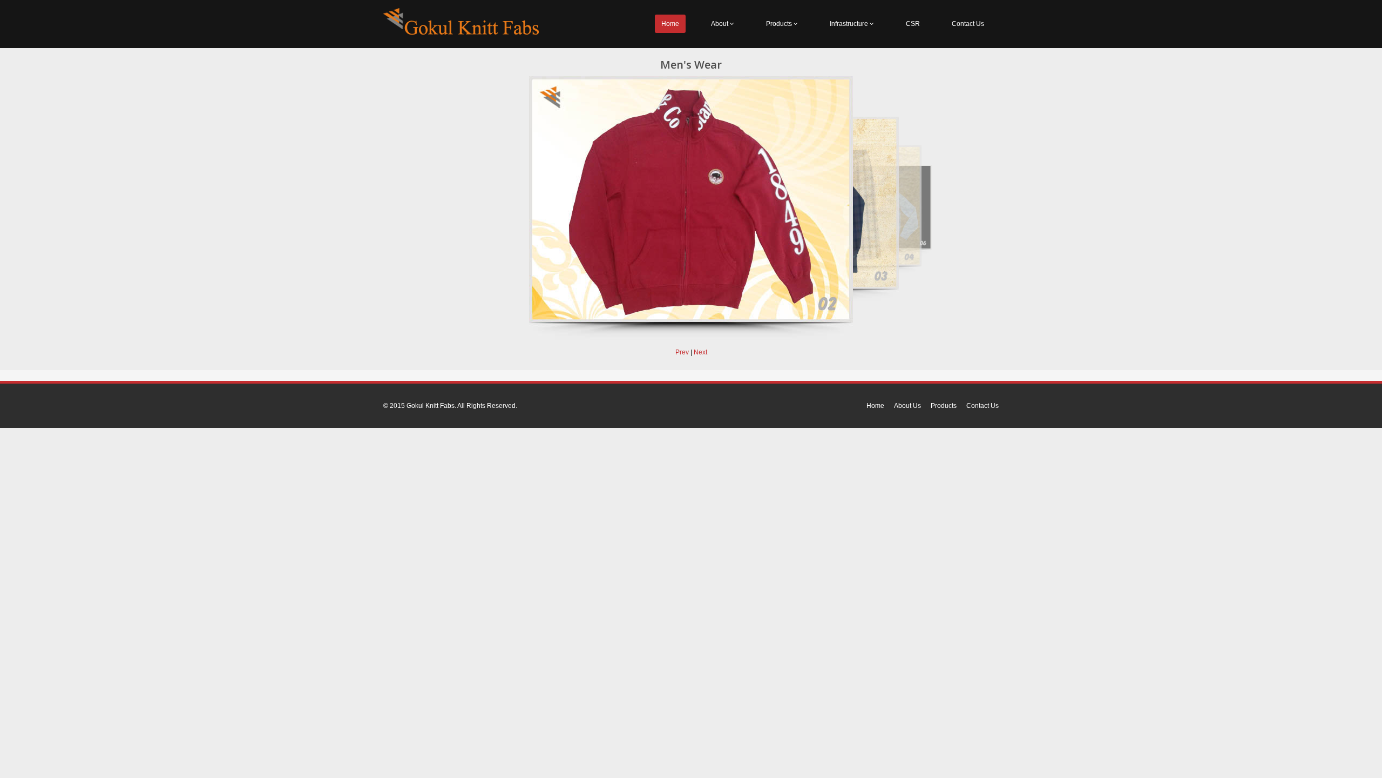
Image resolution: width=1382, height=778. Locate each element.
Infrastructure (850, 24)
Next (700, 352)
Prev (682, 352)
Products (780, 24)
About (720, 24)
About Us (907, 406)
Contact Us (968, 24)
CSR (913, 24)
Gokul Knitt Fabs (431, 406)
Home (670, 24)
